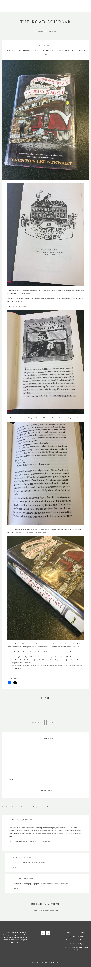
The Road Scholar (45, 21)
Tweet (30, 703)
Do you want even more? (76, 932)
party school (16, 668)
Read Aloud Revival (49, 660)
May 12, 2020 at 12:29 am (31, 857)
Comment (74, 703)
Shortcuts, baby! (76, 944)
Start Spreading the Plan (76, 940)
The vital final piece (76, 936)
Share (15, 703)
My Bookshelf (45, 45)
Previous (36, 722)
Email (45, 703)
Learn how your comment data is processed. (44, 807)
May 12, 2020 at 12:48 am (26, 878)
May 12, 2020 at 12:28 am (27, 820)
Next (54, 722)
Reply (11, 846)
